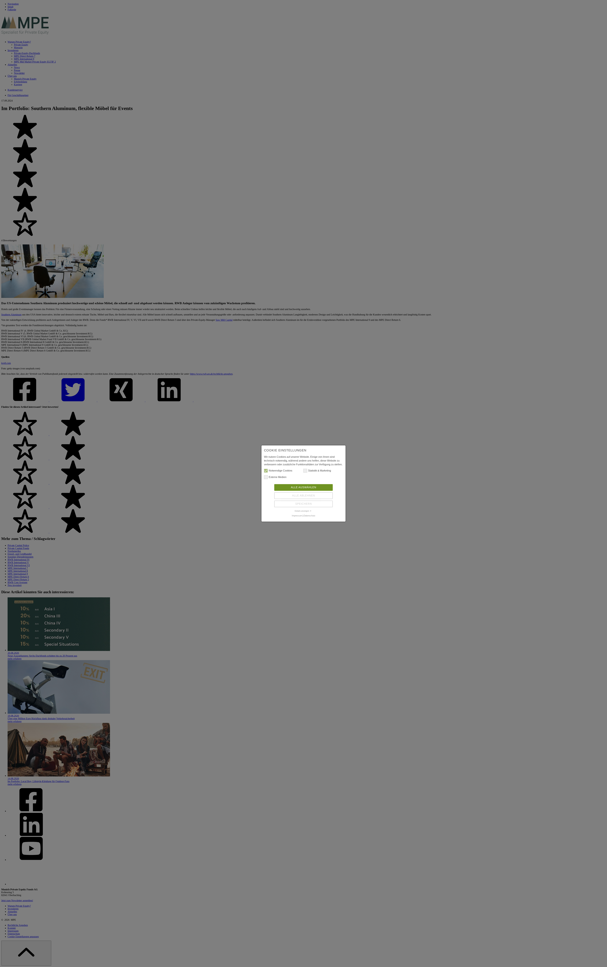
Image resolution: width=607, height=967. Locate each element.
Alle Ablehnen (303, 495)
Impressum (297, 515)
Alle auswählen (303, 487)
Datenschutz (309, 515)
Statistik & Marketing (319, 470)
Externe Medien (277, 477)
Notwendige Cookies (280, 470)
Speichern (303, 503)
